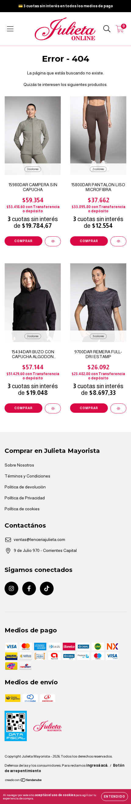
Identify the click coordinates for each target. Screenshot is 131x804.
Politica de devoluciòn (25, 486)
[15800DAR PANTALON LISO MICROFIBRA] (118, 241)
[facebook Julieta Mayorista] (29, 588)
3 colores (32, 169)
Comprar (23, 241)
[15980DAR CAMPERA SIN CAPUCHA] (53, 241)
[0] (119, 30)
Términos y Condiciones (27, 476)
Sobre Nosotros (19, 465)
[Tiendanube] (24, 781)
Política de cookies (22, 508)
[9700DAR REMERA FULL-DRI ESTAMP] (118, 408)
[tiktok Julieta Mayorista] (47, 588)
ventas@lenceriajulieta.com (39, 539)
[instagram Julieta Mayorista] (11, 588)
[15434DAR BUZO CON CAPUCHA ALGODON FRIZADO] (53, 408)
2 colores (98, 169)
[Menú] (10, 29)
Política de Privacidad (25, 497)
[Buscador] (107, 29)
